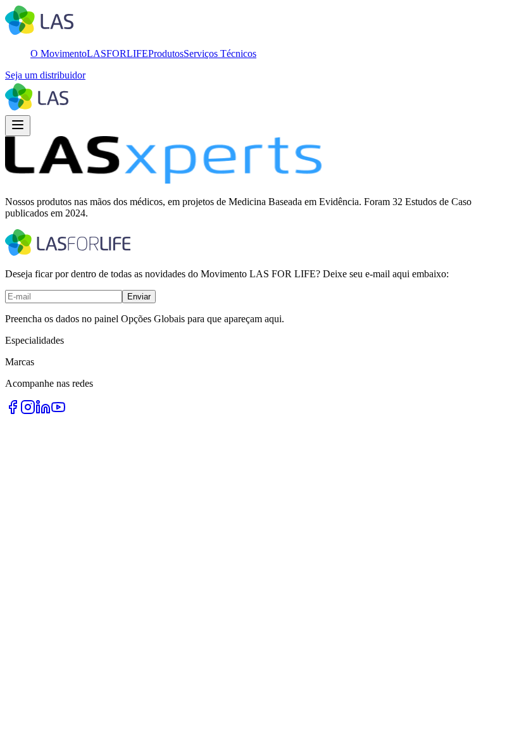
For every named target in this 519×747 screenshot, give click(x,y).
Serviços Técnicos (220, 53)
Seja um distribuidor (45, 75)
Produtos (166, 53)
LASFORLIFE (117, 53)
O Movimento (58, 53)
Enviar (139, 296)
